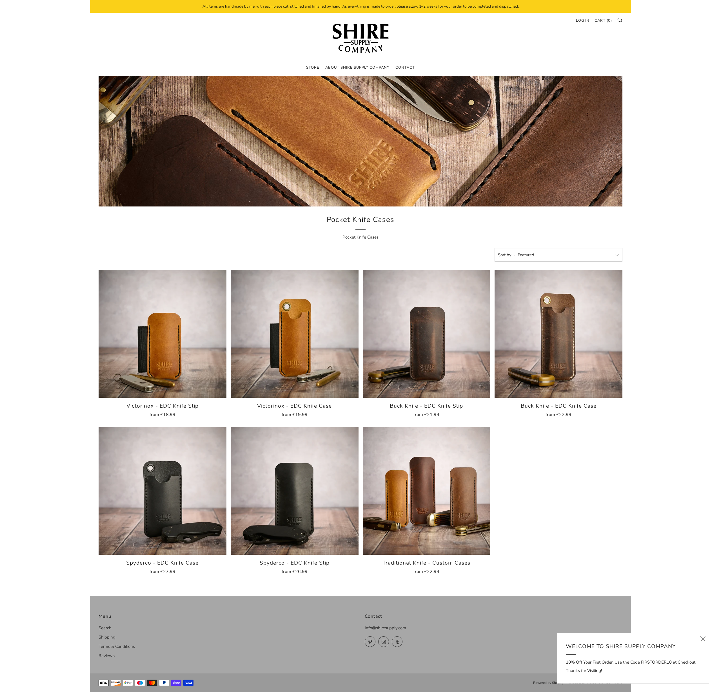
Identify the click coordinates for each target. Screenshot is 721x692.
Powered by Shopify (548, 682)
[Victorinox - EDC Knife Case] (295, 334)
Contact (405, 67)
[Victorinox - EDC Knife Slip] (162, 334)
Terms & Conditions (117, 646)
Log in (582, 20)
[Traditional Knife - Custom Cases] (427, 491)
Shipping (107, 637)
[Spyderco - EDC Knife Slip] (295, 491)
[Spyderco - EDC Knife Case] (162, 491)
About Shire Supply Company (357, 67)
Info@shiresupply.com (385, 628)
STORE (312, 67)
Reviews (107, 656)
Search (105, 628)
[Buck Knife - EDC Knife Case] (558, 334)
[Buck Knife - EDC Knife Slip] (427, 334)
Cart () (603, 20)
